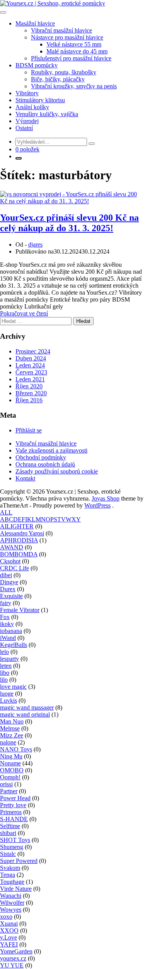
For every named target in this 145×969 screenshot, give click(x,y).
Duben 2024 (30, 358)
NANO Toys (16, 749)
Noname (10, 763)
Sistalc (8, 854)
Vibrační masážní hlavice (61, 30)
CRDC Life (14, 568)
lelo (4, 651)
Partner (8, 791)
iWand (8, 638)
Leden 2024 (30, 365)
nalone (8, 742)
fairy (5, 603)
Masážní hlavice (35, 23)
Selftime (10, 826)
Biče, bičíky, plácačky (58, 79)
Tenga (7, 874)
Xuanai (9, 923)
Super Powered (19, 861)
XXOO (9, 930)
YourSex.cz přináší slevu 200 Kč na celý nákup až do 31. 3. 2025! (69, 223)
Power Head (15, 798)
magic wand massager (27, 707)
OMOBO (12, 770)
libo (4, 672)
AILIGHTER (17, 526)
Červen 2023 (31, 372)
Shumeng (11, 847)
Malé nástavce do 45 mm (76, 51)
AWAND (11, 547)
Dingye (9, 582)
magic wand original (25, 714)
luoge (7, 693)
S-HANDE (14, 819)
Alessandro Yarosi (22, 533)
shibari (8, 833)
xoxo (6, 916)
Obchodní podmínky (40, 457)
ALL (6, 512)
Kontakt (25, 478)
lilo (4, 679)
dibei (6, 575)
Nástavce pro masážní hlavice (67, 37)
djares (35, 244)
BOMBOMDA (19, 554)
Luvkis (8, 700)
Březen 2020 (31, 393)
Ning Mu (11, 756)
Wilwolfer (12, 902)
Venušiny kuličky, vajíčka (46, 114)
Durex (7, 589)
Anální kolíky (32, 107)
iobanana (11, 631)
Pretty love (13, 805)
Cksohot (10, 561)
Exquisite (11, 596)
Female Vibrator (19, 610)
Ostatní (24, 128)
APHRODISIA (19, 540)
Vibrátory (27, 93)
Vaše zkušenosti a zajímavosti (51, 450)
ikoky (7, 624)
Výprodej (27, 121)
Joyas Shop (105, 498)
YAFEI (9, 944)
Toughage (12, 881)
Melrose (10, 728)
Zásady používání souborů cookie (56, 471)
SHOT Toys (15, 840)
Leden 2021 (30, 379)
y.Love (8, 937)
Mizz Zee (11, 735)
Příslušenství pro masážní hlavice (71, 58)
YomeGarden (16, 951)
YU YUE (12, 965)
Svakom (10, 867)
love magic (13, 686)
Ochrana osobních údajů (45, 464)
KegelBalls (13, 644)
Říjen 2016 (29, 400)
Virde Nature (16, 888)
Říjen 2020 (29, 386)
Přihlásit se (28, 430)
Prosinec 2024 (32, 351)
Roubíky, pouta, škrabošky (63, 72)
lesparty (9, 658)
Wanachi (10, 895)
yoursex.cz (13, 958)
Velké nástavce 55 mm (73, 44)
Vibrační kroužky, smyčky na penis (74, 86)
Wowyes (10, 909)
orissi (6, 784)
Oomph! (10, 777)
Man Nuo (12, 721)
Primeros (11, 812)
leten (6, 665)
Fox (5, 617)
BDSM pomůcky (36, 65)
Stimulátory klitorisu (40, 100)
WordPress (97, 505)
